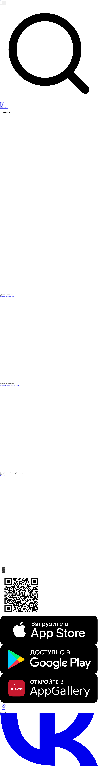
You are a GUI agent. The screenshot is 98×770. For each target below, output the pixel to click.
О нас (3, 708)
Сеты (1, 106)
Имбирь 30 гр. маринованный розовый (7, 296)
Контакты (4, 707)
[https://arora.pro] (4, 769)
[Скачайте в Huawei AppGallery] (49, 702)
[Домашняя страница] (4, 0)
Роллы (1, 105)
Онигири (2, 102)
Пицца (1, 103)
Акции (3, 709)
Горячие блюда (3, 107)
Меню (3, 704)
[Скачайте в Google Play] (49, 673)
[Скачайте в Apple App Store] (49, 644)
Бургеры (1, 104)
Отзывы (3, 706)
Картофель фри (3, 475)
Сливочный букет (3, 115)
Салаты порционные (4, 108)
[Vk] (49, 765)
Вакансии (4, 710)
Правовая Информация (4, 768)
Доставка (4, 705)
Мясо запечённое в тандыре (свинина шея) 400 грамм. (9, 385)
